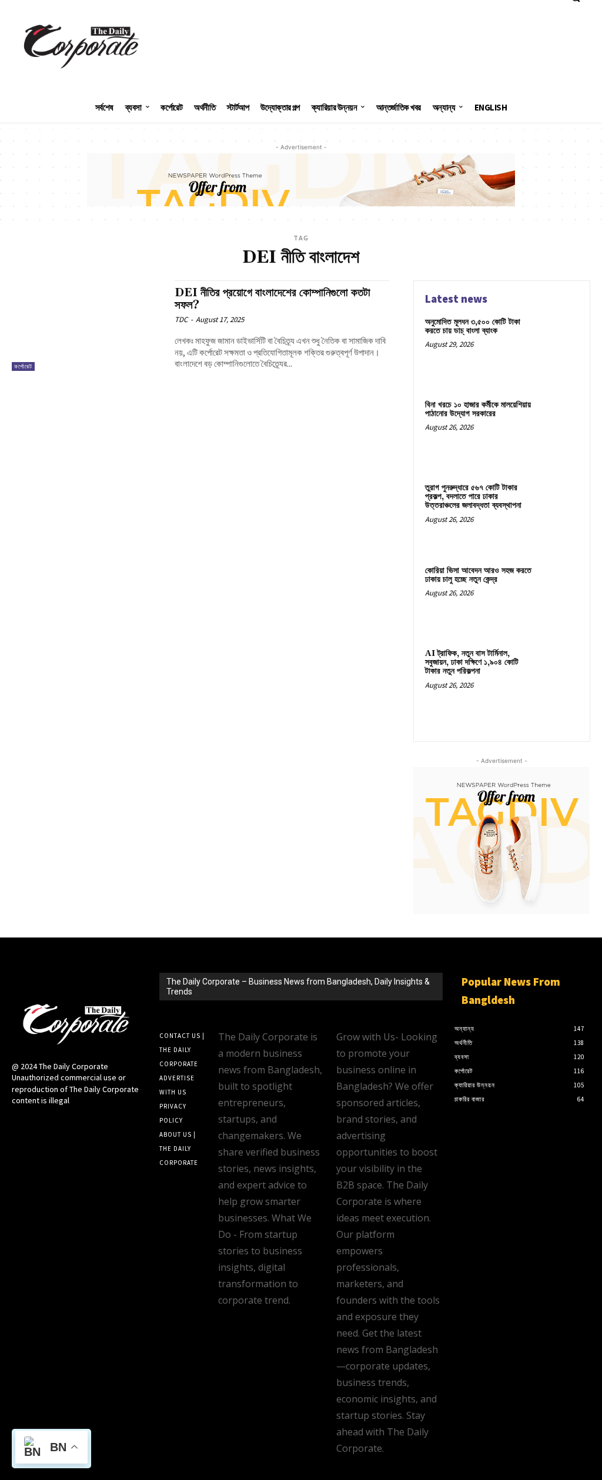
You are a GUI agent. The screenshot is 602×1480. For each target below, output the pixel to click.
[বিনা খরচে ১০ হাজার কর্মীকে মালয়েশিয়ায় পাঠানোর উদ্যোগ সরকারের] (558, 418)
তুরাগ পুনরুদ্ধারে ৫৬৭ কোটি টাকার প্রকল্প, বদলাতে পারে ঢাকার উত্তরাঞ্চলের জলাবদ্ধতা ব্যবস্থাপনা (473, 497)
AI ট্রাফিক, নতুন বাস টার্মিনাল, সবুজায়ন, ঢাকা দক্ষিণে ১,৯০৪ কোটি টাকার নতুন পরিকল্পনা (472, 662)
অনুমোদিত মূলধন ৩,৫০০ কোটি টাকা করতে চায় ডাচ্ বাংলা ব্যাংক (472, 326)
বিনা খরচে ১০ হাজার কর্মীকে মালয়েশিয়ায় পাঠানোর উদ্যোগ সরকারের (478, 409)
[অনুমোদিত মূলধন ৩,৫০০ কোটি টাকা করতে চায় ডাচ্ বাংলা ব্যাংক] (558, 336)
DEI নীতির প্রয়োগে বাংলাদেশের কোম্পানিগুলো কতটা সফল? (272, 299)
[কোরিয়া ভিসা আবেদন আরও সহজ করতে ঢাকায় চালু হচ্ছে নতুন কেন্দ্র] (558, 584)
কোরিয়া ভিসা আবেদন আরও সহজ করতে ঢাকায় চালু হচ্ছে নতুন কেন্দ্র (478, 575)
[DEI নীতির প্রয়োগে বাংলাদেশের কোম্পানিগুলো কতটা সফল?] (87, 325)
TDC (181, 319)
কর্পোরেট (23, 366)
